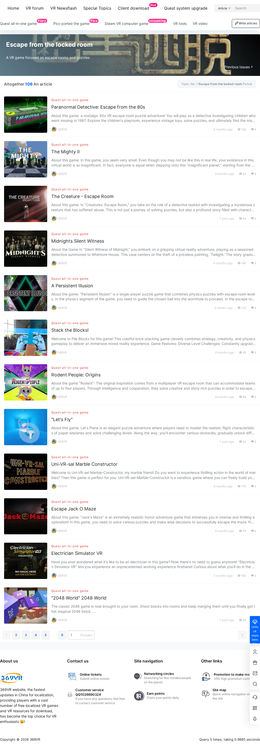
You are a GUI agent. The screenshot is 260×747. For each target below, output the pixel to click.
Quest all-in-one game (70, 100)
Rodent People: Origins (76, 374)
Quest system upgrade (185, 8)
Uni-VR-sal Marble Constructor (84, 464)
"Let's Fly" (62, 419)
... (54, 635)
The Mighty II (65, 151)
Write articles (248, 23)
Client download (137, 7)
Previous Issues (237, 67)
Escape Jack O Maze (73, 508)
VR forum (35, 8)
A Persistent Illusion (72, 285)
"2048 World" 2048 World (78, 598)
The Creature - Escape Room (82, 196)
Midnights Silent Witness (77, 241)
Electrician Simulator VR (77, 553)
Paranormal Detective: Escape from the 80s (98, 107)
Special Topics (97, 8)
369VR (34, 739)
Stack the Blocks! (70, 330)
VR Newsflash (63, 8)
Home (13, 8)
